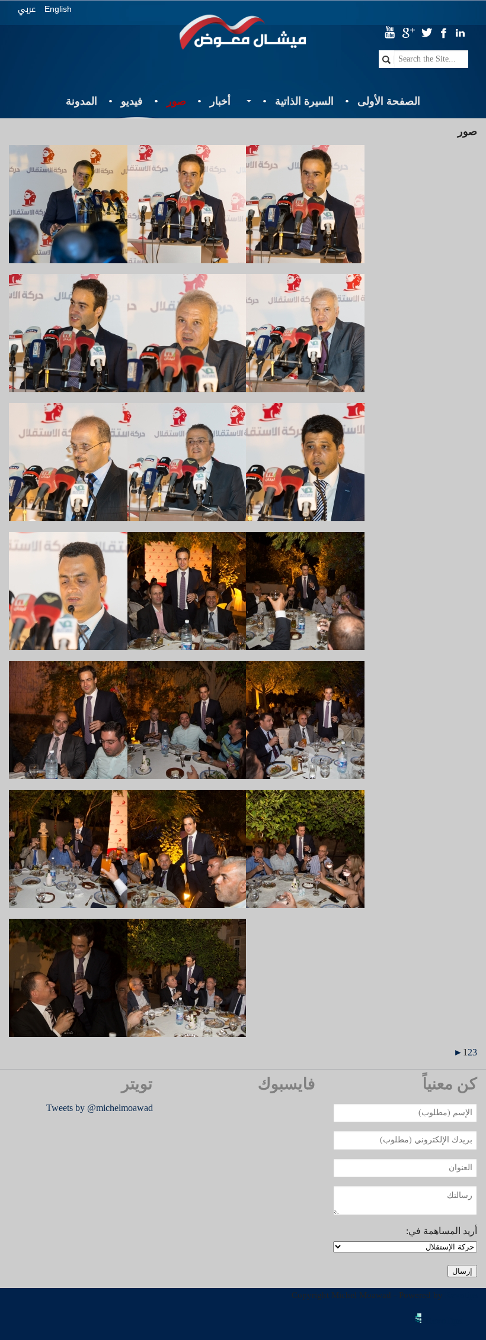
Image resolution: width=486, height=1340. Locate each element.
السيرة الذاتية (304, 101)
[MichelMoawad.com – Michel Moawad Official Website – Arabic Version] (243, 37)
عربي (27, 9)
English (58, 9)
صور (176, 101)
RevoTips (444, 1321)
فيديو (132, 101)
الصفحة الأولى (388, 101)
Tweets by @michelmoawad (99, 1108)
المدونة (81, 101)
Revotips (461, 1295)
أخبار (220, 101)
